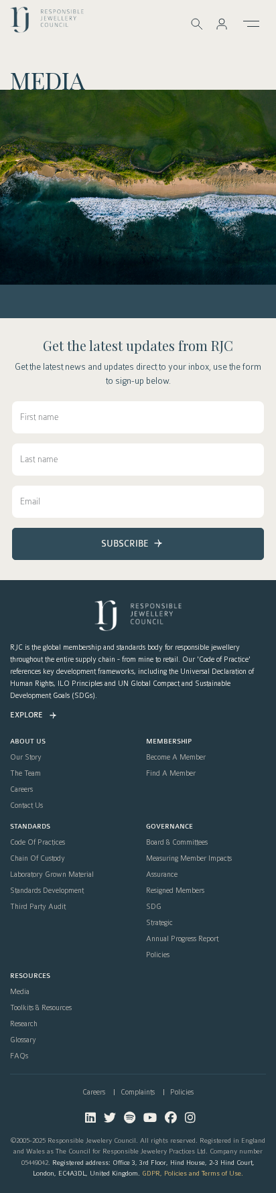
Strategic (159, 923)
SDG (153, 907)
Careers (21, 790)
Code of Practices (37, 843)
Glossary (23, 1040)
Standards (30, 827)
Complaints (138, 1092)
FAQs (19, 1056)
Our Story (26, 758)
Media (19, 992)
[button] (221, 23)
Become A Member (176, 758)
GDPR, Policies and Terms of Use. (192, 1173)
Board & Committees (177, 843)
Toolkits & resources (41, 1008)
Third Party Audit (38, 907)
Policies (157, 955)
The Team (25, 774)
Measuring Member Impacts (189, 859)
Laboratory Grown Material (52, 875)
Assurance (162, 875)
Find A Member (171, 774)
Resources (30, 976)
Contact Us (26, 806)
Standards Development (47, 891)
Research (24, 1024)
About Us (28, 742)
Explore (26, 715)
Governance (169, 827)
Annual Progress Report (182, 939)
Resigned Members (175, 891)
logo (47, 23)
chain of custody (37, 859)
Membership (169, 742)
